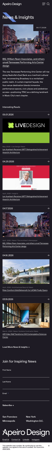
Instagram (36, 440)
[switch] (43, 4)
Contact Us (15, 440)
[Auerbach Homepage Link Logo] (12, 4)
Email (6, 393)
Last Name (7, 382)
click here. (6, 449)
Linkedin (26, 440)
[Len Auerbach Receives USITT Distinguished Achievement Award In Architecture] (26, 133)
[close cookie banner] (50, 447)
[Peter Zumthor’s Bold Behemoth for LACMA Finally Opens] (26, 272)
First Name (7, 370)
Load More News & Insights (15, 347)
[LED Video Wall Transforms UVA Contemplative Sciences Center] (26, 317)
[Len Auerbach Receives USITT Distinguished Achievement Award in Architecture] (26, 180)
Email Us (6, 440)
